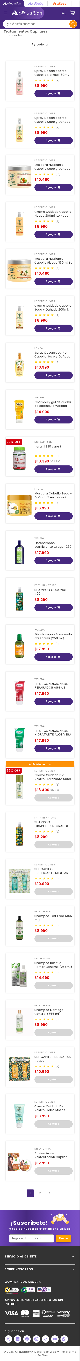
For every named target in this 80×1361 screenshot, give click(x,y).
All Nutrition (23, 1352)
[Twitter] (8, 1339)
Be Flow (43, 1355)
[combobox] (40, 24)
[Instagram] (36, 1339)
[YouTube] (55, 1339)
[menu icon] (5, 13)
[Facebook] (18, 1339)
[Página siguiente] (49, 1193)
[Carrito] (72, 13)
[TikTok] (45, 1339)
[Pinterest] (27, 1339)
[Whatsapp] (64, 1339)
